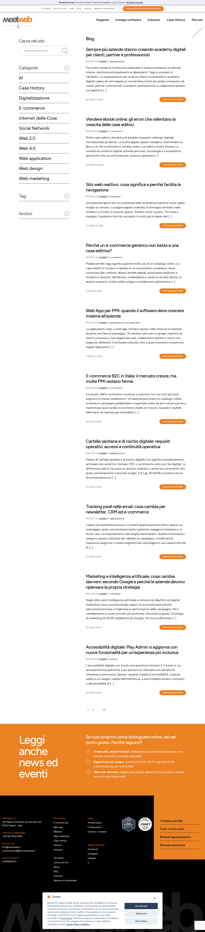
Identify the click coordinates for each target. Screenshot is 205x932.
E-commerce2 (61, 822)
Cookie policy (94, 827)
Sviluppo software (128, 20)
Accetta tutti (141, 906)
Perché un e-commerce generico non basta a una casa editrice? (132, 248)
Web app (58, 827)
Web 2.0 (27, 138)
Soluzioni (154, 20)
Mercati (197, 20)
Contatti (87, 8)
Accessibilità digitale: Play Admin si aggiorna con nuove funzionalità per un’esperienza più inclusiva (132, 649)
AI (21, 78)
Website (58, 831)
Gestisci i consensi (97, 831)
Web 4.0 (27, 148)
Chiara (103, 61)
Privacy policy (95, 822)
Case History (176, 20)
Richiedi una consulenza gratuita (143, 9)
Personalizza (141, 921)
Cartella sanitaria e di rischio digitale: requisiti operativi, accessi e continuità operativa (128, 444)
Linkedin (92, 858)
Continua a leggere (173, 99)
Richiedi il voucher (134, 2)
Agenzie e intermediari (104, 8)
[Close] (155, 898)
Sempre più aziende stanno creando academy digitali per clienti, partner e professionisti (136, 52)
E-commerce (32, 108)
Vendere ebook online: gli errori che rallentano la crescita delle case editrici (131, 121)
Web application (35, 158)
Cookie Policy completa (77, 924)
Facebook (93, 849)
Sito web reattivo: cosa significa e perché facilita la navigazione (133, 187)
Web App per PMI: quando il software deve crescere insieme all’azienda (135, 313)
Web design (31, 168)
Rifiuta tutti (141, 913)
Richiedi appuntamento (175, 837)
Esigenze (102, 20)
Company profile (171, 821)
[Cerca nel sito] (64, 50)
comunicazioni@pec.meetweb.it (18, 850)
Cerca (118, 8)
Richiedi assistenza (172, 845)
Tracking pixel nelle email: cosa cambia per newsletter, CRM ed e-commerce (126, 509)
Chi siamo (46, 8)
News (71, 8)
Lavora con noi (60, 8)
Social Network (34, 128)
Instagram (93, 853)
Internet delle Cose (38, 118)
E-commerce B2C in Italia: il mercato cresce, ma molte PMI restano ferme (131, 378)
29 (104, 709)
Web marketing (34, 178)
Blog (79, 8)
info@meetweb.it (11, 847)
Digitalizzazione (34, 98)
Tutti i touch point (172, 829)
